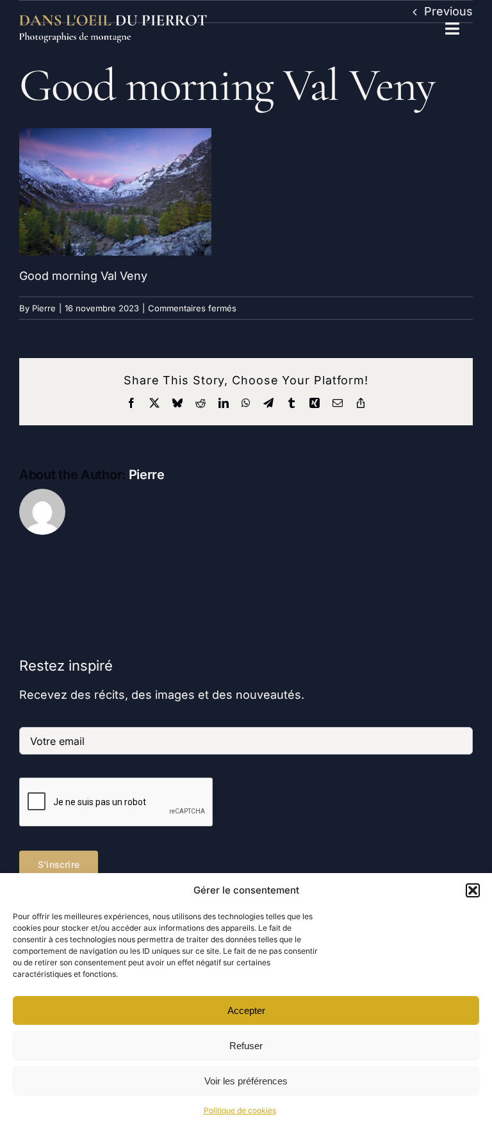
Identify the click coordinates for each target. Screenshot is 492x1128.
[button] (472, 890)
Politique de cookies (240, 1110)
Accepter (246, 1010)
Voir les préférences (246, 1080)
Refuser (246, 1045)
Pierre (44, 308)
